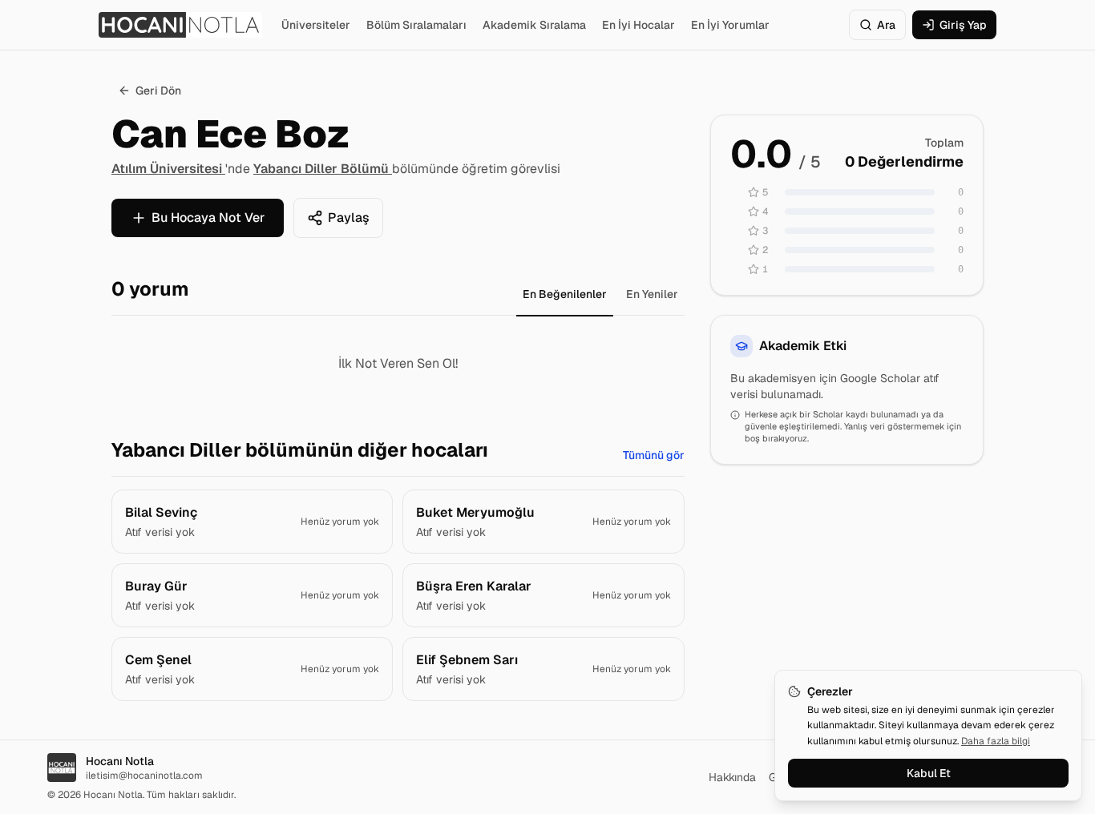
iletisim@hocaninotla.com (144, 775)
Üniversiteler (315, 25)
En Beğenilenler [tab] (565, 294)
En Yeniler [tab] (652, 294)
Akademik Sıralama (534, 25)
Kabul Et (929, 773)
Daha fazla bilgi (995, 741)
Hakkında (732, 777)
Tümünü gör (654, 455)
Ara (886, 25)
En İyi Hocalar (638, 25)
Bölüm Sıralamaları (416, 25)
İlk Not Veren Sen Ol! (398, 363)
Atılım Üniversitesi (168, 168)
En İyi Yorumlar (730, 25)
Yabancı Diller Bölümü (322, 168)
